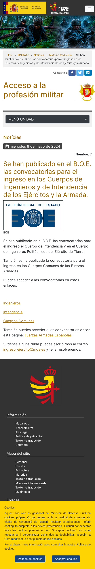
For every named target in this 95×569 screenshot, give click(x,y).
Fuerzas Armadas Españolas (48, 335)
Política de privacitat (29, 436)
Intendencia (13, 312)
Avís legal (21, 432)
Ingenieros (12, 303)
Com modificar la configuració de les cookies (33, 539)
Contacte (21, 444)
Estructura (22, 470)
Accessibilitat (24, 428)
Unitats (20, 466)
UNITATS (23, 55)
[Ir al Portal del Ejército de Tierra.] (47, 31)
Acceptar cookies (66, 559)
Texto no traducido (60, 55)
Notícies (39, 55)
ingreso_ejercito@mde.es (24, 349)
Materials (21, 474)
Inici (10, 55)
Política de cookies (30, 559)
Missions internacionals (30, 483)
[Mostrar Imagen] (33, 215)
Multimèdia (22, 491)
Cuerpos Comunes (18, 321)
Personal (21, 462)
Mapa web (22, 423)
